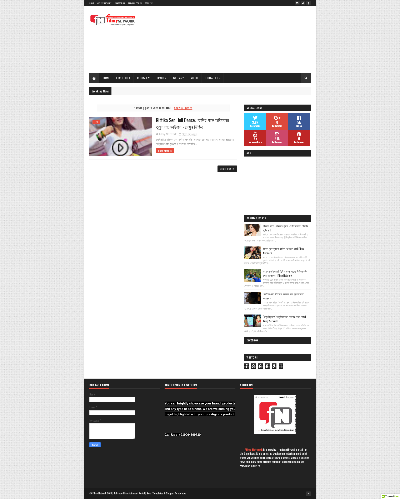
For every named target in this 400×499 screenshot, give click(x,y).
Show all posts (183, 107)
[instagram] (297, 3)
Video (194, 78)
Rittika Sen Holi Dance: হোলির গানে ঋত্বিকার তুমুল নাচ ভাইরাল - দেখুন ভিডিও (192, 123)
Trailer (161, 78)
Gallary (178, 78)
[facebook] (308, 3)
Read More (163, 151)
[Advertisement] (235, 39)
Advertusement (104, 3)
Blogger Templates (176, 493)
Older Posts (227, 169)
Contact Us (120, 3)
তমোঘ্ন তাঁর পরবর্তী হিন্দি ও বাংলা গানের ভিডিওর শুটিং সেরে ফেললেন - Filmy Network (285, 273)
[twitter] (303, 3)
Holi (96, 122)
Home (91, 3)
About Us (149, 3)
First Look (123, 78)
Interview (143, 78)
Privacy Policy (135, 3)
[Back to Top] (308, 493)
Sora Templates (155, 493)
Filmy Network (253, 449)
